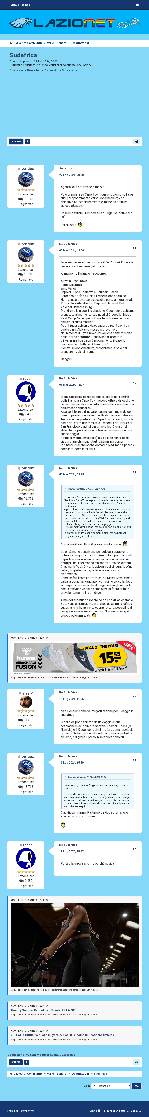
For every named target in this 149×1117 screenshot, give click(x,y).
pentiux (27, 169)
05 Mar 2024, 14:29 (71, 474)
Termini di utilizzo (114, 1110)
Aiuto (94, 1110)
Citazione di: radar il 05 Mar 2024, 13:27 (87, 488)
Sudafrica (23, 55)
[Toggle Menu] (137, 5)
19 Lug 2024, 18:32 (71, 851)
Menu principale (20, 4)
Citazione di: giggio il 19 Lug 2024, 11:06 (87, 777)
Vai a (87, 1086)
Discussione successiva (60, 70)
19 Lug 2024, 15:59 (71, 762)
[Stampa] (136, 141)
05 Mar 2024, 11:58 (71, 250)
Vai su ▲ (136, 1110)
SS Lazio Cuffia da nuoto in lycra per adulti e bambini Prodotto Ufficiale (63, 1035)
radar (27, 378)
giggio (27, 693)
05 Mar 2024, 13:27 (71, 384)
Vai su (16, 1062)
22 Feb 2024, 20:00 (71, 175)
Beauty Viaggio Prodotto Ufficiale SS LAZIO (43, 1010)
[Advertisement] (75, 107)
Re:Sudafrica (68, 244)
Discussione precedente (26, 70)
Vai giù (16, 141)
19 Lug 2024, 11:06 (71, 699)
